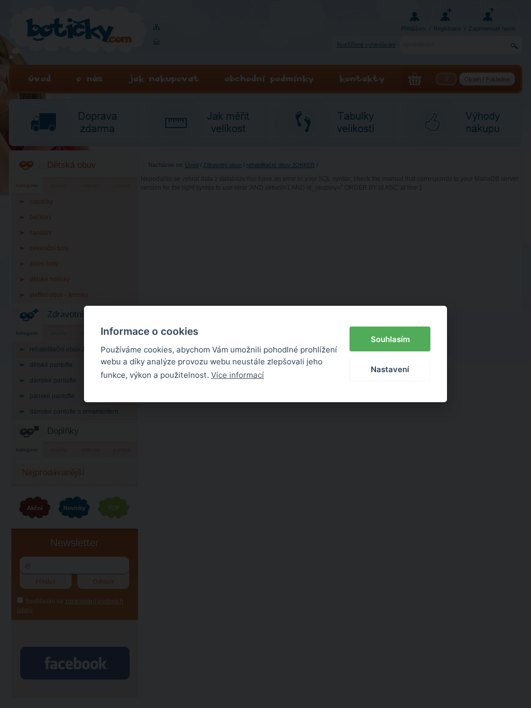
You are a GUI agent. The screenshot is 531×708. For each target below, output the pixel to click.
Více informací (237, 375)
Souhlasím (390, 339)
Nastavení (390, 369)
